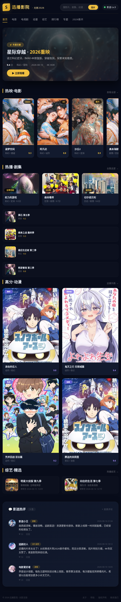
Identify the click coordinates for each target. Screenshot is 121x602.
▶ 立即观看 (18, 73)
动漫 (35, 19)
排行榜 (55, 19)
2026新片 (77, 19)
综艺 (44, 19)
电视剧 (25, 19)
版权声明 (102, 597)
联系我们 (114, 597)
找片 (93, 7)
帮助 (92, 597)
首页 (5, 19)
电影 (14, 19)
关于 (85, 597)
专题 (65, 19)
